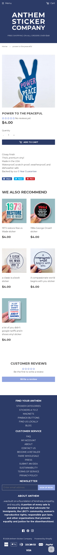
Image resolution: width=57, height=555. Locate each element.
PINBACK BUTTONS (28, 418)
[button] (8, 118)
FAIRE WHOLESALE (28, 456)
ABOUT (29, 444)
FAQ (28, 436)
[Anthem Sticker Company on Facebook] (23, 531)
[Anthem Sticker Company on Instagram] (32, 531)
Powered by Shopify (43, 539)
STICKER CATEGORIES (28, 406)
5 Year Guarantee (27, 171)
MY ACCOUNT (28, 440)
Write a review (28, 379)
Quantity (6, 130)
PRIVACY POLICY (28, 475)
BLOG (28, 425)
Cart (52, 3)
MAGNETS (28, 414)
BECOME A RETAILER (28, 452)
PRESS (28, 460)
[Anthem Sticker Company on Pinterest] (28, 531)
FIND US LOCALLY (28, 421)
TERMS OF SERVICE (28, 471)
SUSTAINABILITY (29, 467)
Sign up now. (46, 487)
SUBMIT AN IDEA (28, 464)
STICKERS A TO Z (28, 410)
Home (4, 46)
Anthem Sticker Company (21, 539)
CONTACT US (28, 448)
